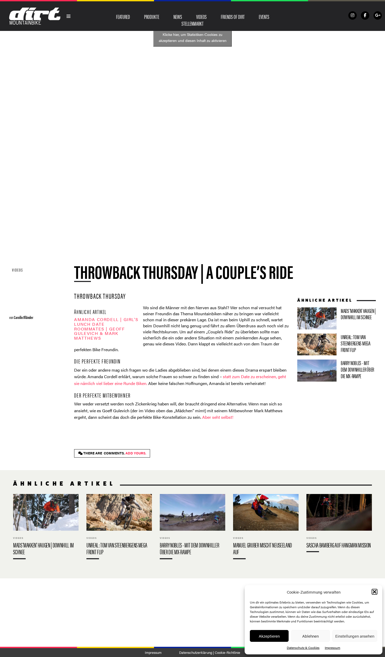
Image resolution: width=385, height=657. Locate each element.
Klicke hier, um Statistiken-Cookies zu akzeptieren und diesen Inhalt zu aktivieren (193, 37)
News (177, 16)
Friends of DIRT (233, 16)
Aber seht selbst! (217, 417)
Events (264, 16)
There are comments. (114, 453)
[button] (374, 591)
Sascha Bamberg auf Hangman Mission (339, 524)
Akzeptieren (269, 636)
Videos (201, 16)
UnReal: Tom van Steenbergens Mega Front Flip (336, 345)
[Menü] (69, 16)
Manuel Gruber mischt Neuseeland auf (266, 527)
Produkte (151, 16)
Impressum (332, 647)
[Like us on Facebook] (365, 15)
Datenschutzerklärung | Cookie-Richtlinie (209, 652)
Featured (123, 16)
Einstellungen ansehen (354, 636)
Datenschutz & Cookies (303, 647)
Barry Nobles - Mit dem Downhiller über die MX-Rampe (336, 371)
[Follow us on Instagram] (352, 15)
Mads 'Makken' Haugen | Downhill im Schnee (336, 318)
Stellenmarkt (193, 23)
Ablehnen (310, 636)
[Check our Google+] (377, 15)
